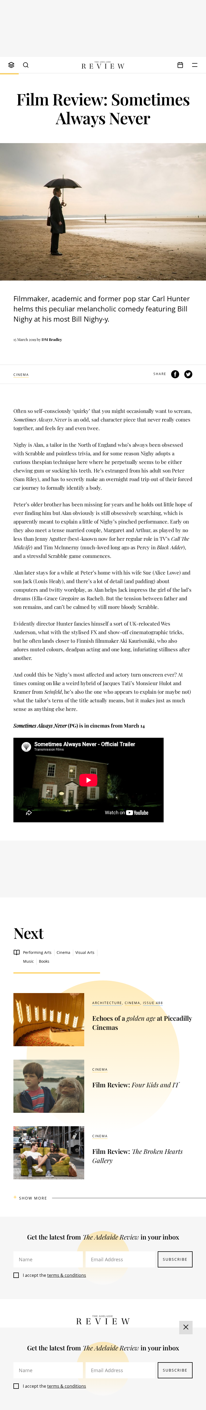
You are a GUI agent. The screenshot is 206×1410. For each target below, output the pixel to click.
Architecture (107, 1003)
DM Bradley (52, 339)
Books (44, 961)
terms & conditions (66, 1275)
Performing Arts (37, 952)
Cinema (21, 374)
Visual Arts (84, 952)
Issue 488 (153, 1003)
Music (28, 961)
